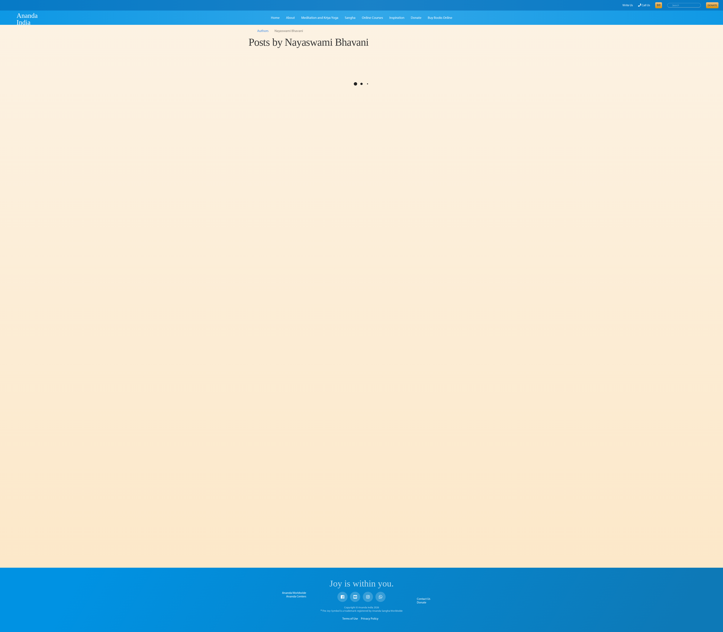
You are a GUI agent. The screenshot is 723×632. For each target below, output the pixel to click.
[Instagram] (368, 597)
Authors (262, 31)
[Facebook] (342, 597)
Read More (288, 184)
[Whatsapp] (380, 597)
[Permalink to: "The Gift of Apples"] (278, 95)
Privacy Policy (369, 618)
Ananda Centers (296, 596)
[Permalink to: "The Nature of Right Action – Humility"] (278, 460)
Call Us (645, 5)
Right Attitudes (268, 488)
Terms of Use (350, 618)
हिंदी (658, 5)
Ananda (10, 19)
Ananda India (27, 19)
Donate (712, 5)
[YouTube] (355, 597)
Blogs (259, 240)
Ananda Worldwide (294, 593)
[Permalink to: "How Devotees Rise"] (278, 219)
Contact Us (423, 599)
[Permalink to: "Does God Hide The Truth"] (278, 334)
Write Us (627, 5)
